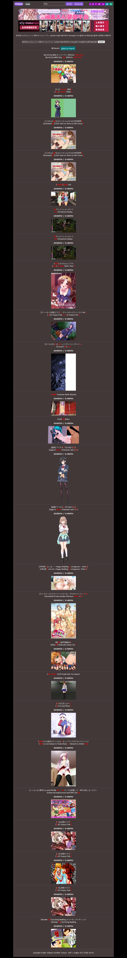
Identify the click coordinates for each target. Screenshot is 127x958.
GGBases (50, 953)
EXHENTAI (58, 61)
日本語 (86, 953)
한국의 (91, 953)
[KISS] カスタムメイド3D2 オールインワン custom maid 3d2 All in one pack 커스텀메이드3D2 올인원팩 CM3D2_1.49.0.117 (63, 35)
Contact (64, 953)
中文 (81, 953)
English (76, 953)
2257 (70, 953)
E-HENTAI (69, 61)
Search (101, 42)
